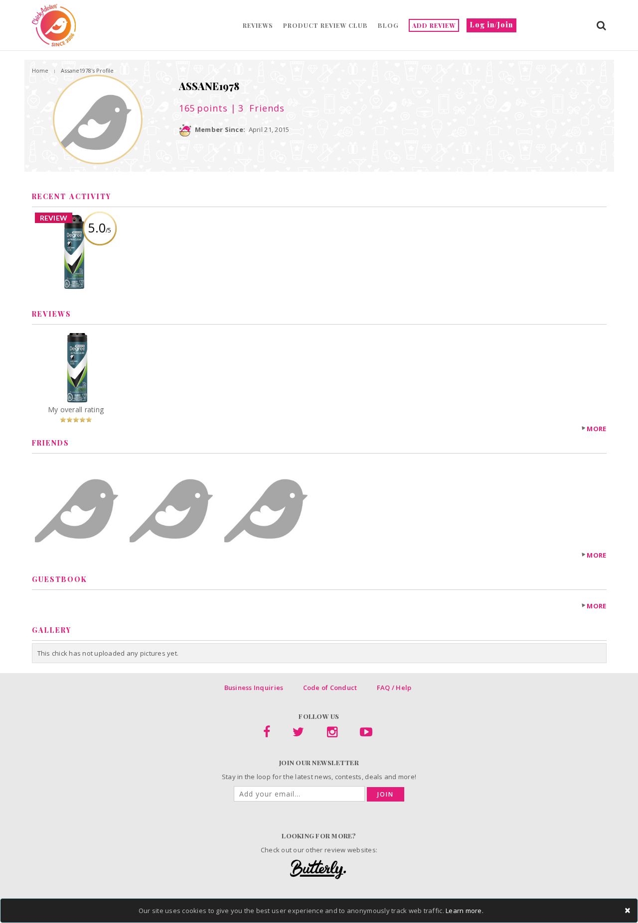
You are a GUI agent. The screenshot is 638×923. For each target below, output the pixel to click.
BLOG (388, 25)
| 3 (256, 108)
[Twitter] (298, 733)
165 (203, 108)
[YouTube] (366, 733)
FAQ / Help (394, 687)
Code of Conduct (330, 687)
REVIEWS (258, 25)
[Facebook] (267, 733)
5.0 (99, 227)
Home (40, 70)
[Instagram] (332, 733)
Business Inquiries (254, 687)
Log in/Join (491, 24)
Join (385, 794)
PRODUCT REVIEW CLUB (325, 25)
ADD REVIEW (434, 25)
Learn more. (464, 910)
